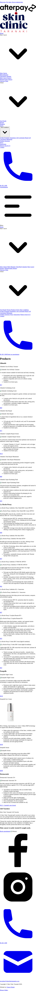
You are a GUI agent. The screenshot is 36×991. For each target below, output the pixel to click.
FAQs (1, 125)
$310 (1, 696)
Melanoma (9, 139)
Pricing (2, 122)
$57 (1, 385)
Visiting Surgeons (5, 141)
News (1, 142)
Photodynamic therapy (6, 79)
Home (1, 33)
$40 (1, 532)
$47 (1, 558)
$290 (1, 770)
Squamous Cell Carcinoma (17, 138)
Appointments (4, 187)
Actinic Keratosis (5, 138)
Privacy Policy (4, 990)
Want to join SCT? (5, 145)
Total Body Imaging (5, 76)
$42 (1, 586)
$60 (1, 408)
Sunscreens (3, 144)
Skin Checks (3, 73)
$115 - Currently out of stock (8, 805)
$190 (1, 744)
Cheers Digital (10, 987)
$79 (1, 501)
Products (2, 124)
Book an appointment (13, 354)
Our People (3, 121)
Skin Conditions (24, 310)
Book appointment (5, 831)
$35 (1, 638)
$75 (1, 430)
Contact (2, 147)
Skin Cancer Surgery (6, 78)
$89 (1, 476)
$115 (1, 453)
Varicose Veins (4, 81)
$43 (1, 668)
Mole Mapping (4, 75)
